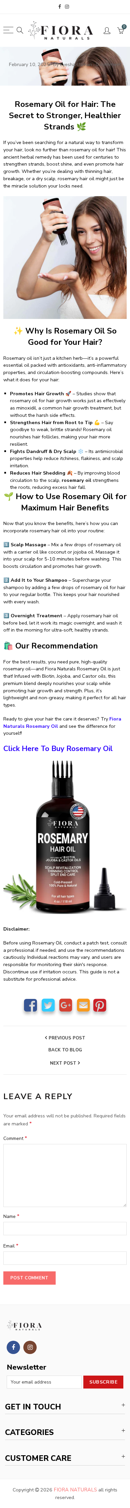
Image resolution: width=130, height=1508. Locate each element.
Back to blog (65, 1050)
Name (11, 1216)
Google (65, 1005)
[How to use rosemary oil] (65, 837)
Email (83, 1005)
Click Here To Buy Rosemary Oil (58, 749)
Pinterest (99, 1005)
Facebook (30, 1005)
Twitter (48, 1005)
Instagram (30, 1347)
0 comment (108, 64)
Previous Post (67, 1038)
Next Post (63, 1063)
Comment (15, 1138)
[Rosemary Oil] (65, 257)
